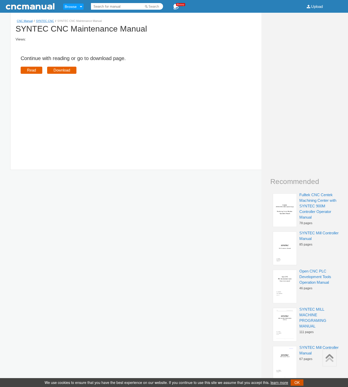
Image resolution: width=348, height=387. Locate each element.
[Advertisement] (63, 114)
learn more (279, 382)
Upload (317, 6)
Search (154, 6)
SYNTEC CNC (45, 20)
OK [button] (297, 382)
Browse (71, 7)
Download (61, 70)
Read (31, 70)
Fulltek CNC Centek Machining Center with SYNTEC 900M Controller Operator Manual (317, 206)
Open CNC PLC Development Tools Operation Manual (315, 276)
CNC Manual (25, 20)
